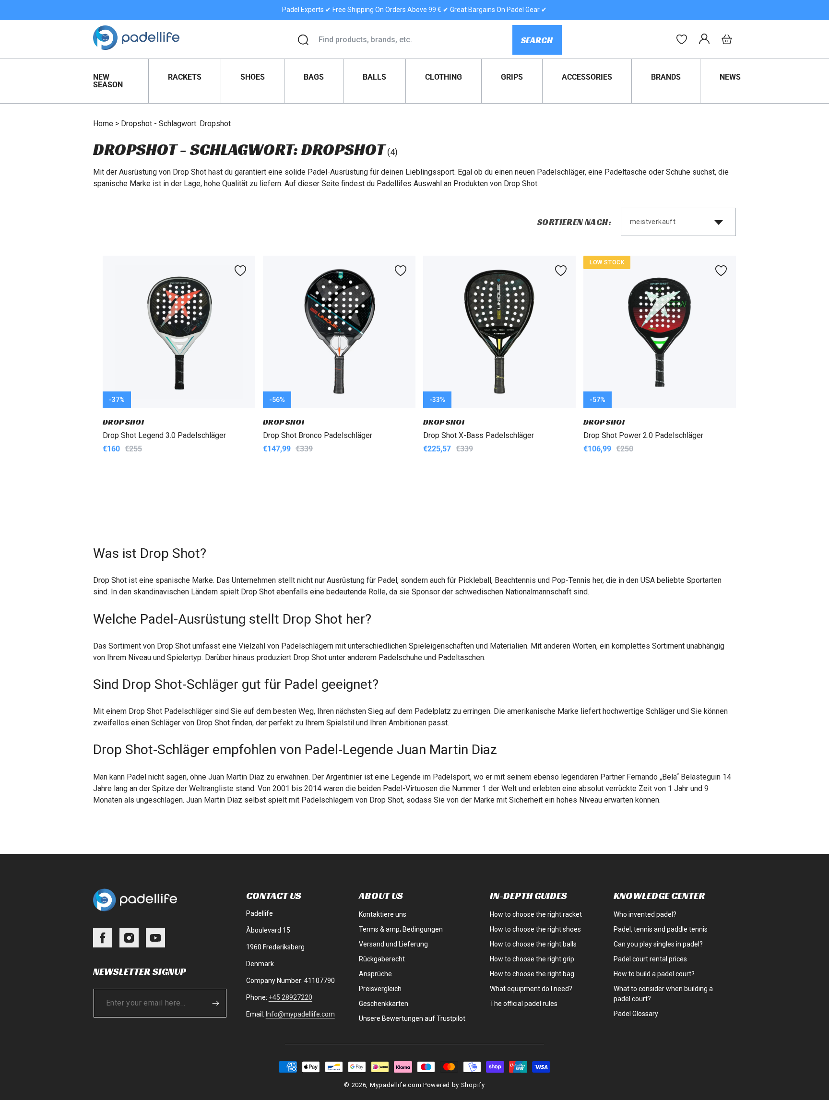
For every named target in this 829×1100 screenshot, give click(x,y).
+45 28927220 (290, 997)
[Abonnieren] (215, 1003)
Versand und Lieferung (393, 944)
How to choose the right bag (532, 974)
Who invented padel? (645, 914)
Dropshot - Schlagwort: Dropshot (176, 123)
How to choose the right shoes (535, 929)
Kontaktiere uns (382, 914)
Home (103, 123)
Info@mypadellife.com (300, 1014)
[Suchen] (303, 40)
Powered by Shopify (454, 1084)
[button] (727, 39)
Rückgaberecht (382, 959)
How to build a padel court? (654, 974)
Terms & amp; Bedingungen (401, 929)
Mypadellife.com (396, 1084)
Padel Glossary (636, 1013)
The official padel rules (523, 1003)
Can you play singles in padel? (658, 944)
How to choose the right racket (536, 914)
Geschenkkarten (383, 1003)
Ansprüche (375, 974)
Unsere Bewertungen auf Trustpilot (412, 1018)
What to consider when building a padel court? (663, 994)
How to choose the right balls (533, 944)
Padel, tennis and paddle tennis (661, 929)
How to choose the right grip (532, 959)
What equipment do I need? (531, 989)
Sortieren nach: (574, 221)
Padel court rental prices (650, 959)
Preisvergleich (380, 989)
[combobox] (415, 39)
